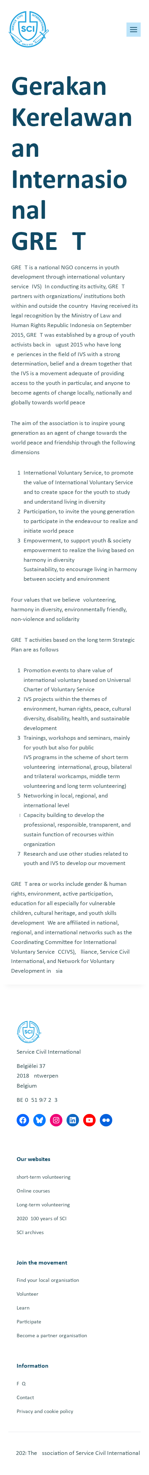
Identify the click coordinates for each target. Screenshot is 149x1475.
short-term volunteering (44, 1177)
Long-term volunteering (43, 1205)
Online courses (33, 1191)
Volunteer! (28, 1294)
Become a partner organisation (52, 1336)
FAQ (21, 1384)
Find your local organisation (48, 1280)
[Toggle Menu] (133, 30)
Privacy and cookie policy (45, 1411)
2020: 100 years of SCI (42, 1219)
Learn (23, 1308)
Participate (29, 1322)
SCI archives (30, 1232)
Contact (25, 1398)
